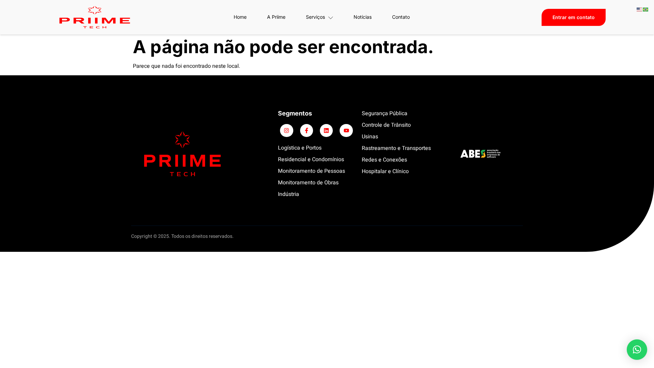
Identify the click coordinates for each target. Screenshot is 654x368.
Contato (401, 17)
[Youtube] (346, 130)
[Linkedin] (326, 130)
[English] (640, 9)
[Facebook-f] (306, 130)
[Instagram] (286, 130)
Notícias (363, 17)
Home (240, 17)
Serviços (315, 17)
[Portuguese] (646, 9)
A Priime (276, 17)
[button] (637, 349)
